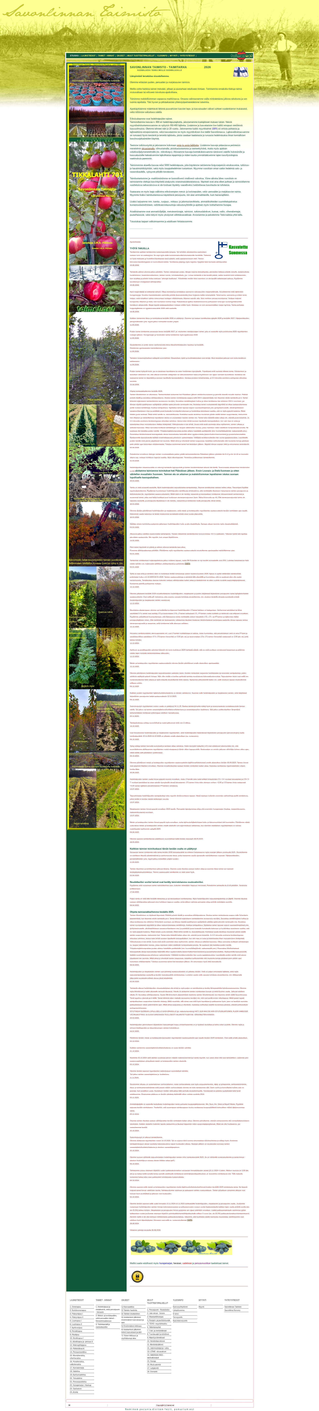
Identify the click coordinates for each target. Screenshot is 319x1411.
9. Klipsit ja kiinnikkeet (156, 1338)
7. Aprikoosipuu (76, 1328)
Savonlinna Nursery (232, 1310)
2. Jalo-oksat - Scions (156, 1313)
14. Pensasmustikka (78, 1352)
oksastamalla (148, 148)
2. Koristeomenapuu (78, 1310)
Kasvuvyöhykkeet (180, 1307)
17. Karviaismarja (77, 1368)
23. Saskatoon (76, 1389)
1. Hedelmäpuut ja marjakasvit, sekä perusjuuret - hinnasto (108, 1309)
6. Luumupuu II (76, 1324)
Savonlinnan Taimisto (232, 1307)
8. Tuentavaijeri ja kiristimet (158, 1334)
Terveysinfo (177, 1317)
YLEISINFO (162, 56)
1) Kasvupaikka (127, 1307)
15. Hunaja (151, 1361)
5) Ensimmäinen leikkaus (131, 1326)
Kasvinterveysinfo (180, 1321)
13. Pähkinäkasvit (77, 1349)
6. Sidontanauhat (154, 1327)
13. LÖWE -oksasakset (156, 1351)
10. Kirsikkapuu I (76, 1338)
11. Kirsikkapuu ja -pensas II (81, 1342)
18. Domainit (152, 1372)
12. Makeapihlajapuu (78, 1345)
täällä (189, 1220)
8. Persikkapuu (76, 1331)
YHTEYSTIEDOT (187, 56)
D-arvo (176, 1314)
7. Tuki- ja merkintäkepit (156, 1331)
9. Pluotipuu (74, 1335)
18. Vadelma (75, 1371)
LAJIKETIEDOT (88, 56)
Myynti (201, 1307)
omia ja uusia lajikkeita (188, 145)
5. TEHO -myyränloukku (157, 1324)
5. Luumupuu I (75, 1321)
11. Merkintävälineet (155, 1345)
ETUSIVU (74, 56)
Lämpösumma (178, 1310)
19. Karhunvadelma (78, 1375)
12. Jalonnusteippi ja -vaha (158, 1348)
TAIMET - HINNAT (106, 56)
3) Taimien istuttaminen (130, 1314)
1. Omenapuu (75, 1307)
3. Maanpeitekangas (155, 1317)
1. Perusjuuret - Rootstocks (158, 1310)
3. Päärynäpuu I (76, 1314)
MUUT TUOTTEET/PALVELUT (141, 56)
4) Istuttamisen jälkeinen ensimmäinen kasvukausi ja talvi (132, 1319)
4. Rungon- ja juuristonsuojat (158, 1320)
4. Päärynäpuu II (76, 1317)
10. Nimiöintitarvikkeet (156, 1341)
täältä (187, 563)
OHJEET (121, 56)
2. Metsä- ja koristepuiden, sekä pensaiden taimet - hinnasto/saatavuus (106, 1318)
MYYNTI (173, 56)
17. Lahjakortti (153, 1368)
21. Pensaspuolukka (78, 1382)
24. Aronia (74, 1392)
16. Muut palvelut (154, 1365)
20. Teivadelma (76, 1378)
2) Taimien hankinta (129, 1310)
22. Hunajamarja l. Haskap (80, 1385)
